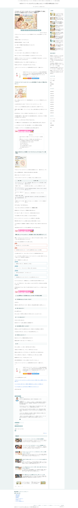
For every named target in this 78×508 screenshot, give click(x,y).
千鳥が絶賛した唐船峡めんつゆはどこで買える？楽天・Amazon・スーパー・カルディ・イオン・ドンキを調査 (57, 64)
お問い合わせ (18, 494)
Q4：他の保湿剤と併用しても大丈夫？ (26, 145)
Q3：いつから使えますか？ (25, 144)
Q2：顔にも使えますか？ (24, 143)
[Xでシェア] (23, 30)
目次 (30, 134)
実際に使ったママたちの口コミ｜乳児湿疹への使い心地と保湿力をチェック (31, 139)
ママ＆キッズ (22, 422)
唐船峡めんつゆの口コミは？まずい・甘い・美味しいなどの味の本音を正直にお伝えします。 (56, 60)
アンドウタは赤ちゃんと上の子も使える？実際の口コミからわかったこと (27, 386)
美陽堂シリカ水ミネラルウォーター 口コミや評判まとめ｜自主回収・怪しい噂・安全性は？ (56, 72)
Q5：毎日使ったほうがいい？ (25, 147)
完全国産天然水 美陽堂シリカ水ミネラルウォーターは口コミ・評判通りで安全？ (56, 68)
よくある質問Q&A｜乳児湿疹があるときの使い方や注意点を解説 (29, 140)
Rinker (26, 75)
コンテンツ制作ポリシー (20, 501)
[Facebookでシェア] (27, 30)
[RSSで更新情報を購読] (20, 419)
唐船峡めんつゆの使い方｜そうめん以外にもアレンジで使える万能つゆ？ (56, 56)
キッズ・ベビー (17, 422)
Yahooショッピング (35, 78)
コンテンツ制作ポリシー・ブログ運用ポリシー (48, 505)
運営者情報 (62, 505)
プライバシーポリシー (19, 498)
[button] (39, 30)
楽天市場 (29, 78)
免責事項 (17, 497)
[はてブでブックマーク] (31, 30)
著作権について (18, 499)
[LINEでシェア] (35, 30)
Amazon (25, 78)
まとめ (21, 148)
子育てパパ (22, 397)
